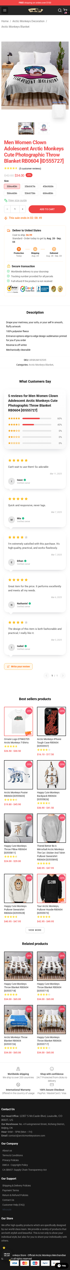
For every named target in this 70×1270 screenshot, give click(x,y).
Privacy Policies (10, 1160)
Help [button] (64, 1266)
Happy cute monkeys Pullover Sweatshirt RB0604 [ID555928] (15, 909)
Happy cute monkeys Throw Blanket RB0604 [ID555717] (49, 1040)
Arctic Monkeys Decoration (28, 21)
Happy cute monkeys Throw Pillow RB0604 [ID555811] (15, 849)
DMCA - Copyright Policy (15, 1165)
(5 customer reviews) (30, 168)
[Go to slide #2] (44, 128)
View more (35, 930)
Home (4, 21)
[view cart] (65, 10)
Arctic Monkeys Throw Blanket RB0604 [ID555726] (16, 1040)
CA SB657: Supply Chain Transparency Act (24, 1169)
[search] (60, 10)
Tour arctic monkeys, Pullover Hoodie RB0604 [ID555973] (50, 909)
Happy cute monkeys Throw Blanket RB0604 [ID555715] (49, 987)
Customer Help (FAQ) (13, 1204)
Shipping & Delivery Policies (16, 1185)
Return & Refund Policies (15, 1195)
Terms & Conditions (12, 1155)
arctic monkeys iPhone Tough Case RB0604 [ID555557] (49, 742)
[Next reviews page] (63, 676)
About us (7, 1150)
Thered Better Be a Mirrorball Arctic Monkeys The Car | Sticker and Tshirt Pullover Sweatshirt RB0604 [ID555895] (51, 852)
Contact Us (8, 1200)
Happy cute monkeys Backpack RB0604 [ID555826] (48, 796)
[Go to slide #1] (26, 128)
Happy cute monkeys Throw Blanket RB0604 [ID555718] (16, 987)
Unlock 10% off (7, 1255)
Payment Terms (10, 1190)
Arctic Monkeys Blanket (15, 26)
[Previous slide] (6, 75)
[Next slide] (63, 75)
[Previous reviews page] (46, 676)
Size (6, 181)
